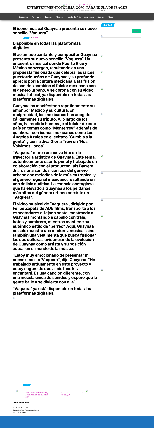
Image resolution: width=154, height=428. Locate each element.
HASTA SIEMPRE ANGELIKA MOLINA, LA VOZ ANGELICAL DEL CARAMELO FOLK (36, 395)
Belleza (101, 17)
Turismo (48, 17)
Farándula (23, 17)
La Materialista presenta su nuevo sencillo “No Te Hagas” (72, 394)
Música (59, 17)
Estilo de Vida (74, 17)
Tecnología (89, 17)
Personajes (36, 17)
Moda (110, 17)
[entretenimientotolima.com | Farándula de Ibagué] (14, 16)
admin (35, 37)
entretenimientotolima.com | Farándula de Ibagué (77, 7)
